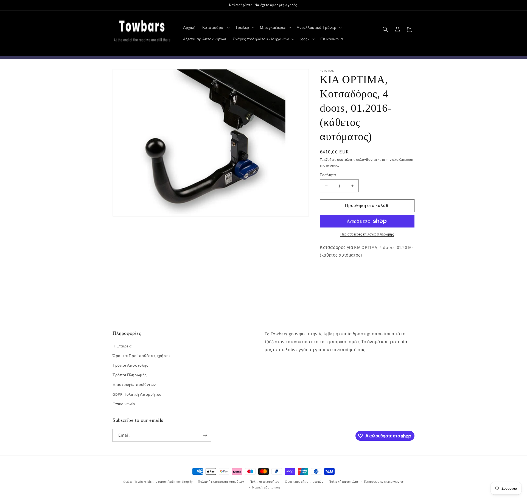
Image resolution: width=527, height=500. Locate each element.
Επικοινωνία (124, 403)
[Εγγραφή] (205, 435)
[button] (215, 27)
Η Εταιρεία (122, 346)
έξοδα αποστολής (338, 160)
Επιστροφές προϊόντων (134, 384)
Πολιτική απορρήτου (265, 482)
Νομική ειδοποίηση (266, 487)
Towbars (140, 482)
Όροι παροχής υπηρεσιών (304, 482)
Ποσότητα (328, 175)
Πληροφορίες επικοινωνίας (384, 482)
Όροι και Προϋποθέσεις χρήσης (142, 355)
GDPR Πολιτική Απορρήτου (137, 394)
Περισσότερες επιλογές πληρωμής (367, 234)
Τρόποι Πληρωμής (130, 374)
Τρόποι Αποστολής (130, 365)
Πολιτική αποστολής (344, 482)
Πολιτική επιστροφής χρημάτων (221, 482)
